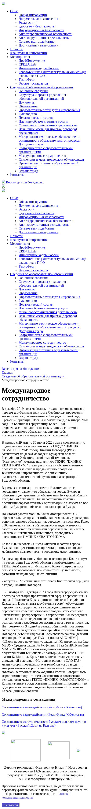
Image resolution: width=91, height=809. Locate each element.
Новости (16, 49)
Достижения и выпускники (38, 45)
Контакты (17, 174)
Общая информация (33, 15)
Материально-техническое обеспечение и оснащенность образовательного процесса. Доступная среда (49, 140)
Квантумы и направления (28, 53)
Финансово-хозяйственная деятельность (48, 125)
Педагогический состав (36, 117)
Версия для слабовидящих (25, 182)
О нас (14, 11)
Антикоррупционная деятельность (44, 38)
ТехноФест (26, 79)
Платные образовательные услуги (43, 121)
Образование (28, 106)
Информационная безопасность (41, 30)
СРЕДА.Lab (27, 64)
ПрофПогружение (32, 60)
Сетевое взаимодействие (36, 41)
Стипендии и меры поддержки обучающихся (51, 159)
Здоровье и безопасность (36, 26)
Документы (27, 102)
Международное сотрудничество (42, 155)
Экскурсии (26, 22)
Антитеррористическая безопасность (45, 34)
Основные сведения (33, 91)
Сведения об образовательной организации (41, 87)
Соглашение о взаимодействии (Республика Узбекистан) (43, 714)
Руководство (28, 114)
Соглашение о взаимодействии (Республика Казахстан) (42, 707)
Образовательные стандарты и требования (49, 110)
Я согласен (10, 805)
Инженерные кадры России (39, 68)
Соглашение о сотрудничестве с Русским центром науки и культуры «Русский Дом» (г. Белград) (44, 723)
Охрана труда (28, 171)
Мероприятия (20, 57)
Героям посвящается (33, 83)
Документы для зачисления (38, 18)
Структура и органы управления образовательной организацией (42, 96)
